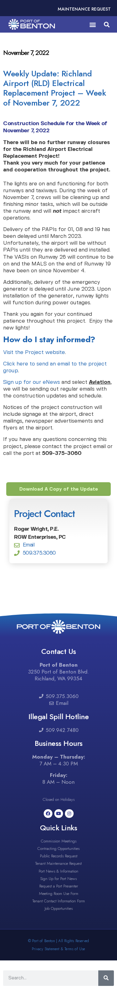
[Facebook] (48, 813)
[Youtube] (58, 813)
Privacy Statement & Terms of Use (58, 949)
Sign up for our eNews (31, 382)
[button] (92, 24)
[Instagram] (69, 813)
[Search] (106, 978)
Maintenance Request (84, 9)
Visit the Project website (34, 352)
